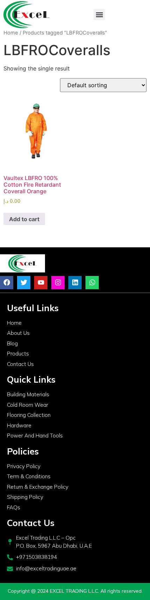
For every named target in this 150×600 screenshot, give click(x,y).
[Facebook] (6, 282)
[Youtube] (40, 282)
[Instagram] (58, 282)
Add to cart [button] (24, 219)
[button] (99, 14)
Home (10, 33)
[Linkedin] (75, 282)
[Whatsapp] (92, 282)
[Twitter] (23, 282)
